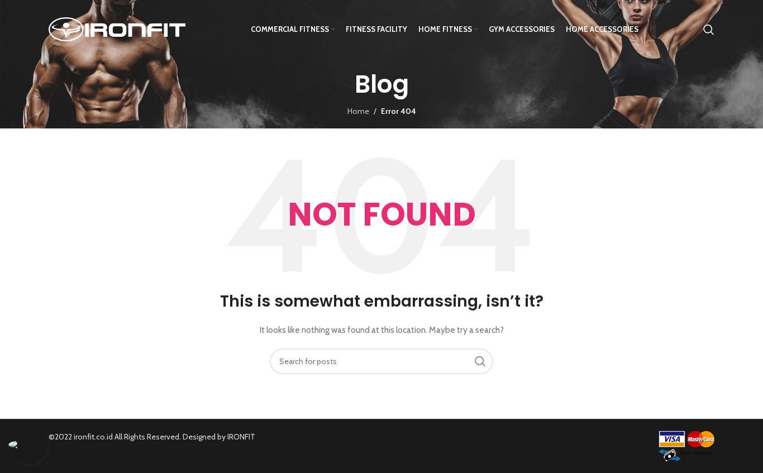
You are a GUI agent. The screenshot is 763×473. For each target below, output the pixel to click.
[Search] (709, 29)
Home (358, 111)
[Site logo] (117, 28)
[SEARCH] (480, 361)
